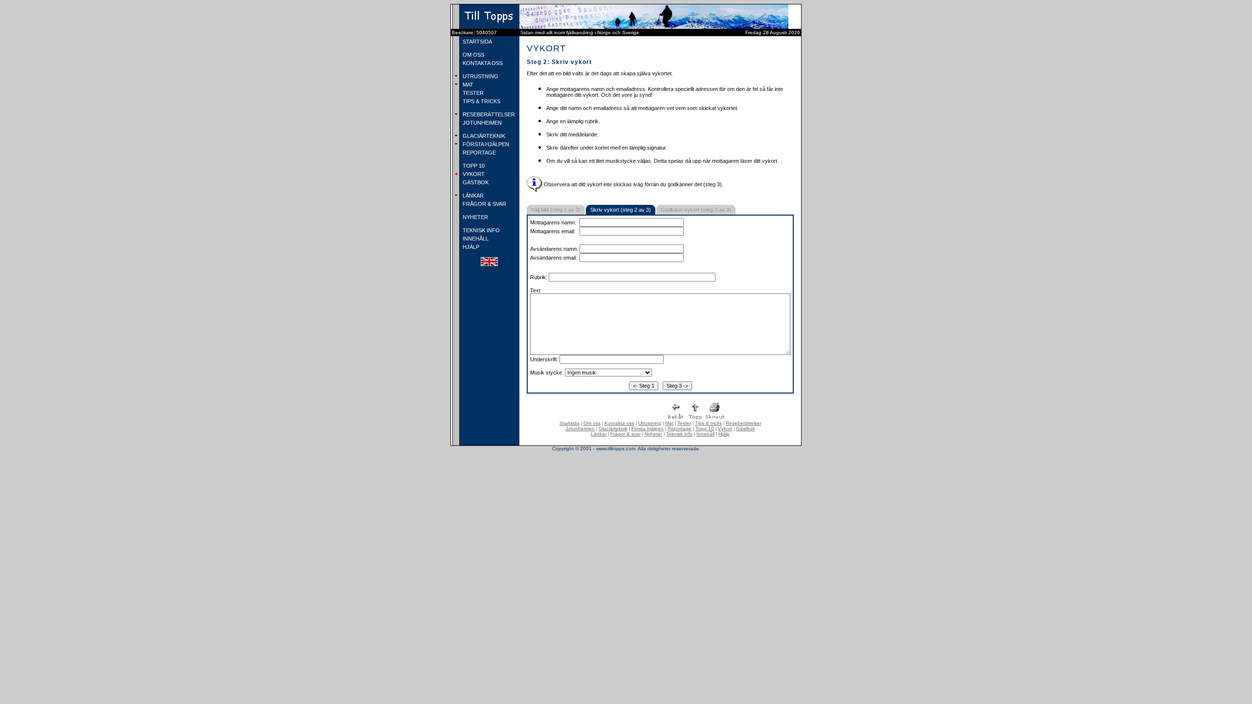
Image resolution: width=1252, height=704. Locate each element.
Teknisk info (679, 434)
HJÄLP (470, 247)
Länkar (598, 434)
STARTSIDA (476, 41)
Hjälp (724, 434)
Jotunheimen (580, 428)
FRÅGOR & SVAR (483, 204)
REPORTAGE (478, 152)
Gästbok (745, 428)
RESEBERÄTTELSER (488, 114)
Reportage (680, 428)
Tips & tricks (708, 423)
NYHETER (474, 217)
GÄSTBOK (475, 182)
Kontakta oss (619, 423)
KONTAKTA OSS (482, 63)
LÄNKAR (472, 195)
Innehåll (705, 434)
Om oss (592, 423)
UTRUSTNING (479, 76)
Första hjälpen (647, 428)
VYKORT (473, 174)
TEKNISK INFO (480, 230)
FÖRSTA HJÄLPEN (485, 144)
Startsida (569, 423)
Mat (669, 423)
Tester (684, 423)
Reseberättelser (743, 423)
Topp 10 (704, 428)
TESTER (472, 93)
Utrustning (649, 423)
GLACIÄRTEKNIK (483, 136)
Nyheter (653, 434)
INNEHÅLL (475, 239)
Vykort (725, 428)
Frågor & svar (625, 434)
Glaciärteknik (613, 428)
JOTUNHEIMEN (481, 123)
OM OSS (472, 55)
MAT (467, 85)
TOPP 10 (473, 166)
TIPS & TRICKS (480, 101)
